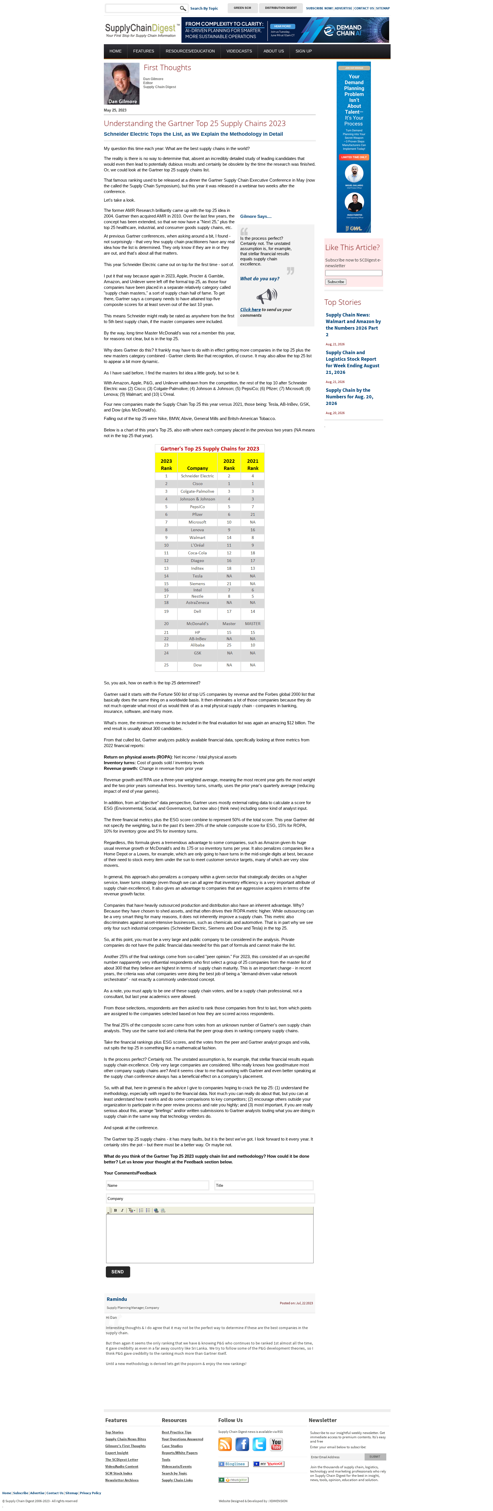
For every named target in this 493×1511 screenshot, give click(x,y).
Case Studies (172, 1445)
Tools (166, 1459)
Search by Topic (174, 1473)
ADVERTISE (343, 8)
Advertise (37, 1493)
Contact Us (55, 1493)
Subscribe (20, 1493)
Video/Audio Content (121, 1466)
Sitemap (71, 1493)
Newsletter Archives (122, 1480)
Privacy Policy (90, 1493)
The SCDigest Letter (121, 1459)
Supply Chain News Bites (125, 1439)
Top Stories (114, 1432)
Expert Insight (116, 1452)
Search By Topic (204, 8)
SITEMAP (383, 8)
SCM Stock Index (118, 1473)
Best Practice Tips (176, 1432)
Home (6, 1493)
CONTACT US (364, 8)
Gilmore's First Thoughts (125, 1445)
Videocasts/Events (177, 1466)
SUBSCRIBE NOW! (319, 8)
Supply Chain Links (177, 1480)
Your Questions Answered (182, 1439)
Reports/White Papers (180, 1452)
